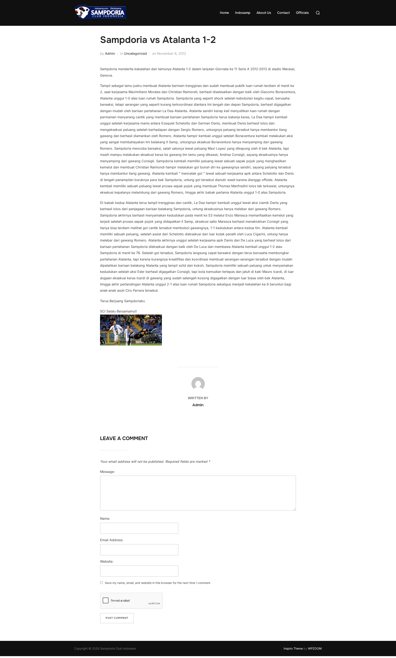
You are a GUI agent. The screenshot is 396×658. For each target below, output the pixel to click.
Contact (283, 13)
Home (224, 13)
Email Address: (111, 540)
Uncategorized (135, 53)
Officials (302, 13)
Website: (106, 561)
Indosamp (242, 13)
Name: (105, 518)
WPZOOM (315, 648)
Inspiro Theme (293, 648)
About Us (264, 13)
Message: (107, 472)
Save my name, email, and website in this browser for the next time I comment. (158, 583)
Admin (110, 53)
